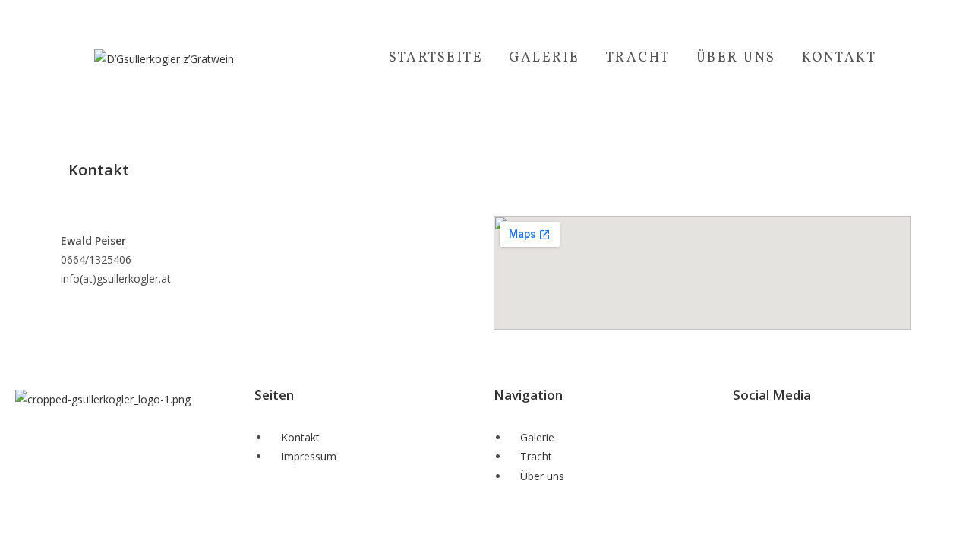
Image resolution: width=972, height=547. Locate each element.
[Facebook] (752, 435)
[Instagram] (793, 435)
